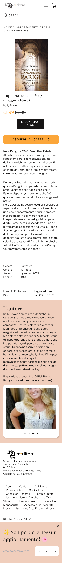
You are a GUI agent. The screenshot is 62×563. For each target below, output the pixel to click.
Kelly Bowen (10, 105)
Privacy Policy (14, 490)
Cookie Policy (37, 490)
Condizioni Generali (18, 493)
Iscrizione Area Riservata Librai (35, 508)
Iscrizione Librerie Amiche (22, 497)
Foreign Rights (44, 493)
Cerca (9, 486)
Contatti (24, 486)
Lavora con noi (28, 501)
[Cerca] (6, 15)
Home (8, 27)
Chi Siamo (41, 486)
